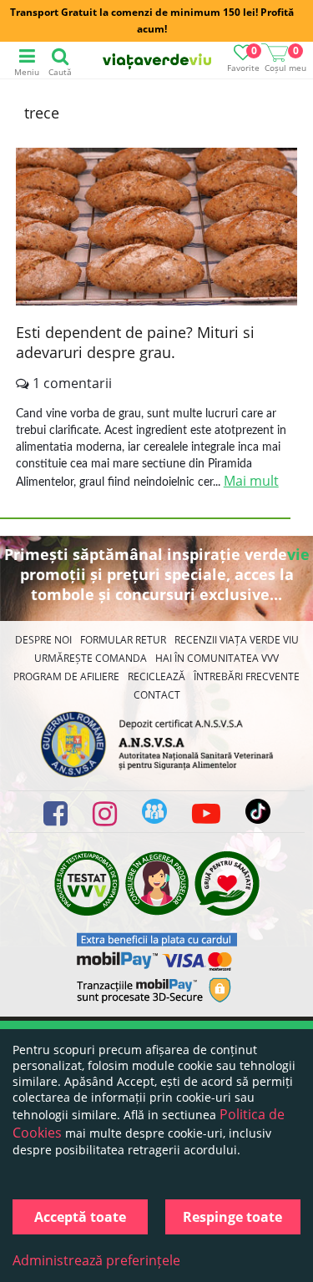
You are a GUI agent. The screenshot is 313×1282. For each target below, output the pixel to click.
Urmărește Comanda (90, 658)
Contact (157, 695)
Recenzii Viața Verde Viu (236, 640)
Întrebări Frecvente (247, 676)
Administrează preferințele (96, 1260)
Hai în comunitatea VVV (217, 658)
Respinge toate (232, 1217)
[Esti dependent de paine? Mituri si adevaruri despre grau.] (157, 229)
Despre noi (43, 640)
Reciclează (156, 676)
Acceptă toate (80, 1217)
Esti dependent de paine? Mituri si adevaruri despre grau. (135, 342)
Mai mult (251, 481)
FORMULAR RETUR (123, 640)
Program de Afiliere (66, 676)
